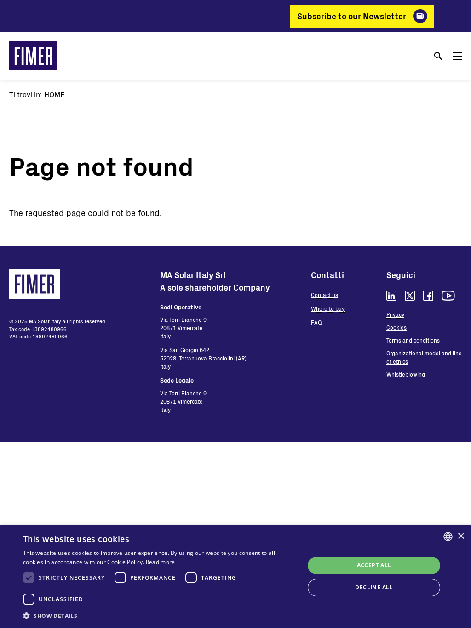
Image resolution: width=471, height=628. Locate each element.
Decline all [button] (373, 587)
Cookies (396, 327)
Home (54, 94)
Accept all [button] (374, 565)
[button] (159, 615)
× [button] (460, 536)
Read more (160, 562)
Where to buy (328, 308)
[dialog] (235, 576)
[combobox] (448, 536)
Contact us (324, 294)
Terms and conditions (413, 340)
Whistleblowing (405, 374)
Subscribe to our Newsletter (351, 16)
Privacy (395, 314)
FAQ (316, 322)
